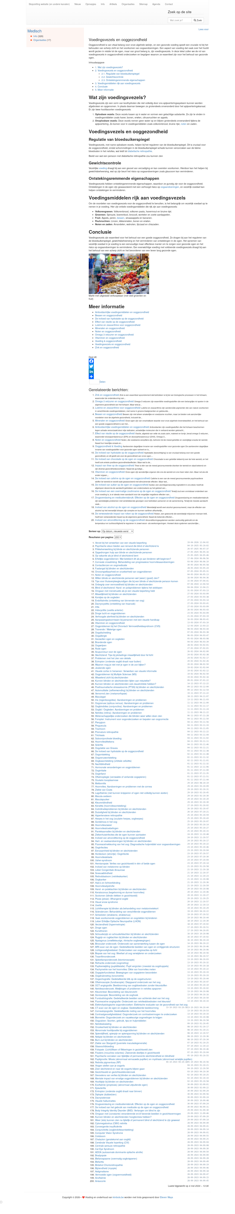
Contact (169, 4)
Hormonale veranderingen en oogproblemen (117, 767)
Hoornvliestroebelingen (106, 828)
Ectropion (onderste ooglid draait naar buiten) (118, 661)
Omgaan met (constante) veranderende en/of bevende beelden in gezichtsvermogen (138, 1113)
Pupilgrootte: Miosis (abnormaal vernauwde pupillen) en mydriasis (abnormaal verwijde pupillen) (143, 1059)
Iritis (97, 606)
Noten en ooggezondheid (108, 331)
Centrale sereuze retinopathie (110, 1145)
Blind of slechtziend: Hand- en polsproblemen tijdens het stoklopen (128, 587)
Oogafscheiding (103, 632)
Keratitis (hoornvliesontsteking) (110, 805)
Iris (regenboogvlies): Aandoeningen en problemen (121, 699)
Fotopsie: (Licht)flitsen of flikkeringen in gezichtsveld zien (124, 1049)
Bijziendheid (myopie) (106, 1168)
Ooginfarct (100, 773)
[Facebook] (149, 361)
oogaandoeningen (170, 186)
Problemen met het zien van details (113, 658)
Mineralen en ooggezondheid (110, 328)
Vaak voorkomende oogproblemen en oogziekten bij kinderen (126, 918)
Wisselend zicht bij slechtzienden (111, 677)
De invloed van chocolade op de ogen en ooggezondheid (124, 459)
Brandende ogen (103, 642)
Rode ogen (100, 648)
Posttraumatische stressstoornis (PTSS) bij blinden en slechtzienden (129, 687)
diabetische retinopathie (140, 151)
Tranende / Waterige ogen (108, 629)
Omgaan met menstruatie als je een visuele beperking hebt (125, 590)
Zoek (199, 20)
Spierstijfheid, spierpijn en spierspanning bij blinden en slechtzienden (129, 1033)
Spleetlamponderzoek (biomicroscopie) (115, 959)
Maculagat (100, 696)
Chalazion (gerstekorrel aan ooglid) (113, 1139)
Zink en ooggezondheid (107, 347)
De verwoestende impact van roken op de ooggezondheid (124, 513)
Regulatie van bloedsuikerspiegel (120, 73)
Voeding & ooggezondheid (108, 341)
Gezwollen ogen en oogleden (110, 639)
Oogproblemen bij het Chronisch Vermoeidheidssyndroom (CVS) (127, 626)
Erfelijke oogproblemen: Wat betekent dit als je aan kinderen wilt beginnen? (133, 558)
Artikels (113, 4)
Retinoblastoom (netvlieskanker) (111, 876)
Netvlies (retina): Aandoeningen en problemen (118, 712)
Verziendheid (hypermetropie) (110, 924)
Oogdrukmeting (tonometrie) (109, 975)
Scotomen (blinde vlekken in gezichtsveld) (116, 895)
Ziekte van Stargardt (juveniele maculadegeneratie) (121, 1043)
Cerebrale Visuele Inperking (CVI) (112, 1142)
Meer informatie (104, 89)
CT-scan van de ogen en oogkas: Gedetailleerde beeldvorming (127, 1007)
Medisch (34, 31)
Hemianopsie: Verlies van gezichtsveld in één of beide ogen (125, 863)
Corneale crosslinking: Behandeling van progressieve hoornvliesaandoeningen (134, 562)
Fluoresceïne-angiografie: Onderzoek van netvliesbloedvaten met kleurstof (133, 1001)
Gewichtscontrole (112, 76)
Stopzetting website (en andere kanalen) (49, 4)
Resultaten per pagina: (101, 537)
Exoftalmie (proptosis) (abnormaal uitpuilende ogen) (121, 1084)
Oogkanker (100, 879)
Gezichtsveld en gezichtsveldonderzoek (115, 1072)
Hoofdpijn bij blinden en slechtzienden (114, 1081)
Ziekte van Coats (103, 789)
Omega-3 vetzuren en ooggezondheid (114, 334)
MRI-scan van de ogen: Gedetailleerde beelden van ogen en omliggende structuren (137, 946)
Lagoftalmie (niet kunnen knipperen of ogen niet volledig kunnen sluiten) (131, 792)
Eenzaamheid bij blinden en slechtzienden (116, 850)
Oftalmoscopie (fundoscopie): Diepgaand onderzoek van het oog (128, 982)
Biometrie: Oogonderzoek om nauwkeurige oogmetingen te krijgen (128, 1017)
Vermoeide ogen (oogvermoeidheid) (113, 1174)
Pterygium (100, 722)
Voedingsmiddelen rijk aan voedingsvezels (117, 83)
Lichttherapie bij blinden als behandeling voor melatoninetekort (126, 908)
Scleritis (99, 744)
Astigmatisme (102, 1171)
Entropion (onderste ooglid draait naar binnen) (118, 1091)
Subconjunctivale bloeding (108, 738)
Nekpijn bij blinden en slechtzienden (113, 1036)
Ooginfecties (101, 847)
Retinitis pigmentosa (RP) (108, 1062)
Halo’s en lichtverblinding (107, 882)
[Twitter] (149, 366)
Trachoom (100, 728)
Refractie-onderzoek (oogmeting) (112, 962)
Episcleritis (100, 1088)
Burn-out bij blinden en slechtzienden (114, 1039)
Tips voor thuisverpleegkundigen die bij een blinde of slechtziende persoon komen (136, 581)
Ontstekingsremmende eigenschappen (123, 80)
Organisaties (128, 4)
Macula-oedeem (103, 796)
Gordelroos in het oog (106, 821)
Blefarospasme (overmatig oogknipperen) (116, 1158)
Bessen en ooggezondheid (108, 315)
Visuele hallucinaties (105, 1100)
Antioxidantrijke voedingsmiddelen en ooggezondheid (122, 312)
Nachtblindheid (102, 764)
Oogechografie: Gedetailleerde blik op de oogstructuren (123, 979)
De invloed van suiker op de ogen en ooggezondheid (122, 484)
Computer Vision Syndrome (109, 1132)
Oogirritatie (100, 770)
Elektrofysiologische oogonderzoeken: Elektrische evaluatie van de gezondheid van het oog (141, 1004)
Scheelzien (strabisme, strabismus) (113, 914)
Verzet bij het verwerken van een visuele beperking (121, 542)
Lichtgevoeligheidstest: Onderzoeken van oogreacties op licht (126, 950)
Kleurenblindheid (103, 802)
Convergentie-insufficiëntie (108, 1126)
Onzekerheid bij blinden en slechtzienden (116, 1027)
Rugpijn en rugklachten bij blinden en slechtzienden (121, 937)
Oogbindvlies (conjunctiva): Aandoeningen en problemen (124, 706)
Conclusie (101, 86)
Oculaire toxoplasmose (106, 780)
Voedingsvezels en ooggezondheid (114, 70)
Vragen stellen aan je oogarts (110, 1065)
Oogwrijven (100, 645)
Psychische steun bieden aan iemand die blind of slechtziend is (127, 546)
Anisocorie (100, 1181)
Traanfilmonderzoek (105, 956)
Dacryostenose (102, 1097)
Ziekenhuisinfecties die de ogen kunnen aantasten (120, 834)
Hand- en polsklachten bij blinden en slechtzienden (120, 889)
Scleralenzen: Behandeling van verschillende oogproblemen (125, 911)
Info (103, 4)
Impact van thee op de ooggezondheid (114, 465)
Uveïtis (98, 905)
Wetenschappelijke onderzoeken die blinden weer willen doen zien (128, 715)
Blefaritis (99, 1161)
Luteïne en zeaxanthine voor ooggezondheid (117, 325)
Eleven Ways (166, 1197)
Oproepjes (91, 4)
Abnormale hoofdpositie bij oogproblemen (116, 1030)
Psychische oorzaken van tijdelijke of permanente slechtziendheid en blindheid (134, 1055)
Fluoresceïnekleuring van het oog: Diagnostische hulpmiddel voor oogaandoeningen (137, 844)
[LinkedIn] (149, 371)
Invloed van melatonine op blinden (112, 866)
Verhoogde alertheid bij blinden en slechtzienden (119, 616)
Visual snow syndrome (106, 902)
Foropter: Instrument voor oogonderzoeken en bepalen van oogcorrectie (131, 719)
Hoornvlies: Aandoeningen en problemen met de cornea (123, 786)
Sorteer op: (95, 531)
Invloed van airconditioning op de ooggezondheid (120, 520)
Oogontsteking (102, 754)
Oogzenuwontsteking (105, 757)
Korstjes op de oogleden (107, 597)
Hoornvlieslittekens (104, 741)
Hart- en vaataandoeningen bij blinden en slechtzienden (123, 841)
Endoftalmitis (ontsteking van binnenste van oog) (119, 600)
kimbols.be (118, 1197)
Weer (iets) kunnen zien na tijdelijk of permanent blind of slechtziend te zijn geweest (137, 1120)
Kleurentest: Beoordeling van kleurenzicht (116, 991)
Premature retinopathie (106, 732)
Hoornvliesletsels (103, 857)
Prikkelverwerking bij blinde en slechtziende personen (122, 549)
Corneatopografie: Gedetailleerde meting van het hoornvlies (125, 1011)
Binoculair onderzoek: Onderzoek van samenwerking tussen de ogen (130, 943)
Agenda (156, 4)
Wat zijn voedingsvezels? (109, 67)
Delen (103, 381)
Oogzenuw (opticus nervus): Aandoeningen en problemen (124, 703)
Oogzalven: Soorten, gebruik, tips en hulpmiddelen (120, 1020)
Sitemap (143, 4)
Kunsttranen (101, 930)
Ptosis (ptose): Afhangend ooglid (111, 898)
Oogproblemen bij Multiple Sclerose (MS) (116, 674)
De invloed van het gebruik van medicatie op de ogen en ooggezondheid (131, 1107)
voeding (103, 168)
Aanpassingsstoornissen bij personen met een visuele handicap (127, 619)
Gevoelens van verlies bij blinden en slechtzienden (120, 1075)
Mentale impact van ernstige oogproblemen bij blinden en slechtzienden (131, 1078)
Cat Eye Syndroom (104, 1148)
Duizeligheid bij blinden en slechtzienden (115, 812)
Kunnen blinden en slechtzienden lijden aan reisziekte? (123, 680)
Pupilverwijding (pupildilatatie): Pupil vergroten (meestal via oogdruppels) (132, 966)
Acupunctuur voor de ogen (108, 651)
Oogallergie (101, 635)
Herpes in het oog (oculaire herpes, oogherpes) (119, 818)
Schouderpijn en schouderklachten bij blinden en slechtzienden (127, 934)
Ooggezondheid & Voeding (108, 446)
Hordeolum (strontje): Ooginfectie (112, 853)
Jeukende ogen (103, 667)
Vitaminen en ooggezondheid (110, 337)
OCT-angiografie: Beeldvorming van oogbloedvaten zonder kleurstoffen (131, 985)
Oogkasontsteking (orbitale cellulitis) (113, 760)
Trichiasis (100, 735)
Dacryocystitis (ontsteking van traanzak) (115, 603)
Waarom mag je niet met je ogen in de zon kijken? (120, 664)
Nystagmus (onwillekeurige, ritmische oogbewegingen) (122, 940)
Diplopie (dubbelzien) (106, 1094)
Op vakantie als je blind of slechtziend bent (116, 555)
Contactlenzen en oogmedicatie (111, 565)
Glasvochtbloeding (104, 1046)
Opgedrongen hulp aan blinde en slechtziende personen (123, 552)
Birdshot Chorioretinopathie (109, 1165)
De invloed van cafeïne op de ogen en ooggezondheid (122, 478)
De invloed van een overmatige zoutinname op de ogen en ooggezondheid (133, 491)
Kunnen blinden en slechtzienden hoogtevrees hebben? (123, 1116)
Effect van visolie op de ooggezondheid (115, 321)
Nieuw (77, 4)
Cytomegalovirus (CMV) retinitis (111, 1123)
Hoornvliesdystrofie (104, 885)
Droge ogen (101, 927)
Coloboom (100, 1136)
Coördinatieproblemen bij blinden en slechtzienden (120, 809)
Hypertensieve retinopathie (108, 815)
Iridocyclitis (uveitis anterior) (109, 610)
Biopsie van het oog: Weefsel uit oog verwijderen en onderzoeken (128, 953)
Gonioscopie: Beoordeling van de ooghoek (116, 995)
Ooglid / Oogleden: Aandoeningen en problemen (119, 709)
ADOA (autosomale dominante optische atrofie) (119, 1152)
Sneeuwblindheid (103, 873)
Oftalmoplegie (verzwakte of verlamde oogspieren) (120, 776)
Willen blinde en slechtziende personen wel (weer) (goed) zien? (127, 578)
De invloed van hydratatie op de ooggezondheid (119, 318)
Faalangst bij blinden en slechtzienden (114, 568)
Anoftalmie (100, 1177)
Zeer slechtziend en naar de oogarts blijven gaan (120, 1068)
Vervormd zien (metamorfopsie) (111, 693)
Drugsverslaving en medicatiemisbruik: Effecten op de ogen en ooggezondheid (135, 497)
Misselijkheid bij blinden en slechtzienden (116, 594)
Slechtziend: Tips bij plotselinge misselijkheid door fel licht (124, 655)
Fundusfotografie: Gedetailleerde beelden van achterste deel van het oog (132, 998)
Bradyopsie (100, 1155)
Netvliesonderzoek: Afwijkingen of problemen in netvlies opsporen (128, 988)
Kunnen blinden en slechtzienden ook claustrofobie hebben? (125, 683)
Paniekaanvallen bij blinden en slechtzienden (117, 831)
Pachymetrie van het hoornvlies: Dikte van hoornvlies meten (125, 969)
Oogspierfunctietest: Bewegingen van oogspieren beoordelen (126, 972)
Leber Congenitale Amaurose (110, 869)
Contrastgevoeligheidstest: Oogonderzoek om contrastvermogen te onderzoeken (136, 1014)
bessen (120, 217)
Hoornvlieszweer (103, 825)
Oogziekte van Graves (106, 748)
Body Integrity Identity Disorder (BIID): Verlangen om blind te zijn (127, 1110)
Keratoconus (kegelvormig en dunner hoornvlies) (120, 892)
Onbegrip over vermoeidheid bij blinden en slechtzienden (124, 584)
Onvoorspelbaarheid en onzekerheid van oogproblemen (123, 571)
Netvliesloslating (103, 1023)
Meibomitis (100, 783)
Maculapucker (102, 799)
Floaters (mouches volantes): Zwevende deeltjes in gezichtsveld (127, 1052)
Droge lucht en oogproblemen (110, 613)
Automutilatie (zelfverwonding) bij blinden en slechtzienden (124, 690)
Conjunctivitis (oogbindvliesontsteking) (114, 1129)
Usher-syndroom (103, 860)
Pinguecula (100, 725)
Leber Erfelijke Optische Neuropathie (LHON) (118, 921)
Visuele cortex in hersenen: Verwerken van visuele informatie (126, 671)
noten (184, 123)
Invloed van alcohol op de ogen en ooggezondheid (120, 507)
